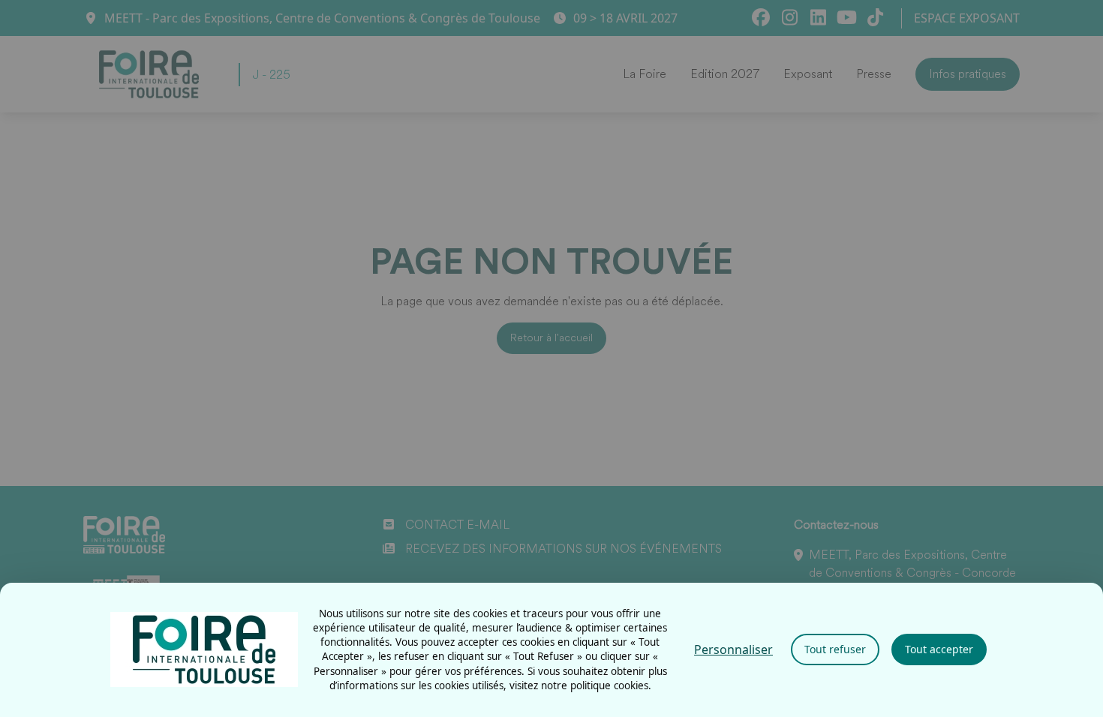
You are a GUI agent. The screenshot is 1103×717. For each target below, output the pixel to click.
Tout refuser (835, 649)
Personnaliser (733, 649)
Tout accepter (939, 649)
